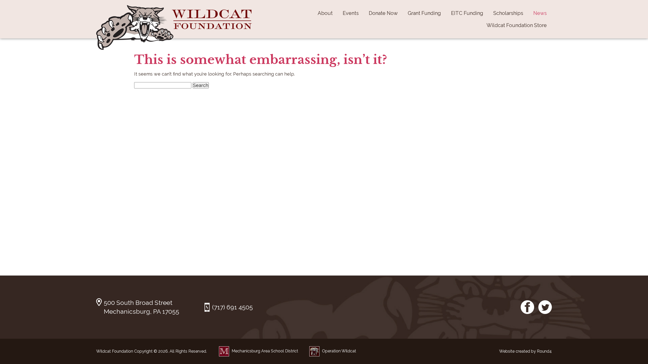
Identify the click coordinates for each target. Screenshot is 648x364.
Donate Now (383, 13)
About (325, 13)
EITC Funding (467, 13)
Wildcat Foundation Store (517, 25)
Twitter (545, 307)
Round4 (544, 351)
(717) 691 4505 (232, 307)
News (540, 13)
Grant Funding (424, 13)
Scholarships (508, 13)
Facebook (527, 307)
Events (351, 13)
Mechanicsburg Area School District (265, 351)
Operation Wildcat (339, 351)
